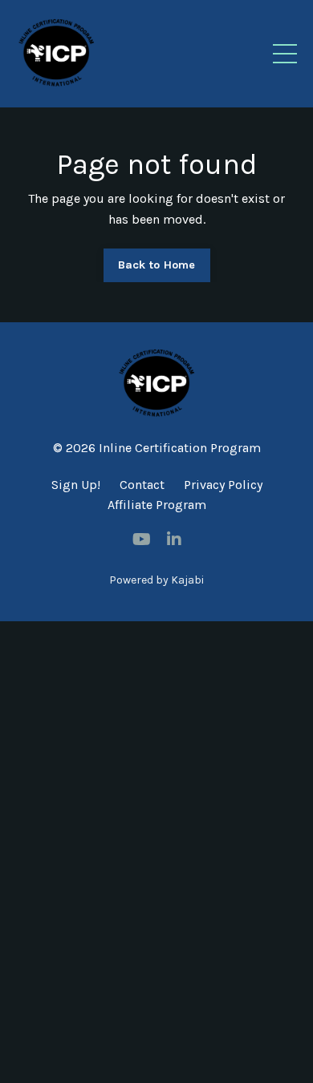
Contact (142, 484)
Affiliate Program (157, 504)
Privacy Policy (223, 484)
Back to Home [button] (157, 265)
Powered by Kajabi (156, 580)
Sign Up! (75, 484)
